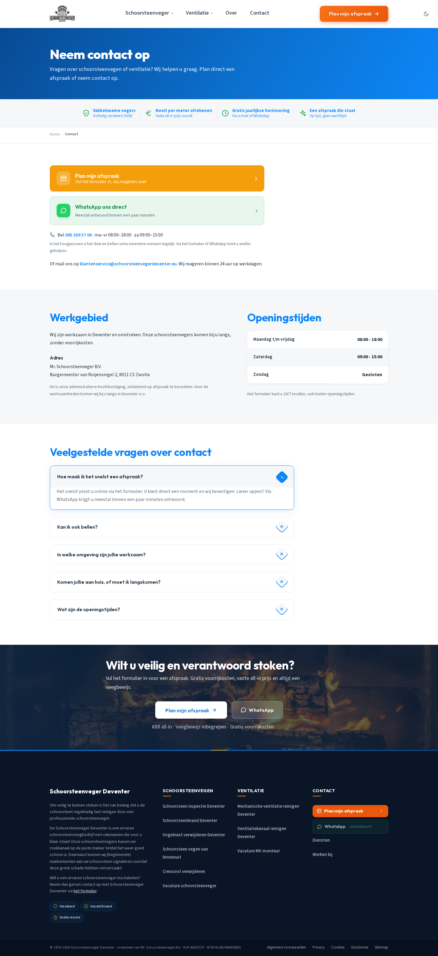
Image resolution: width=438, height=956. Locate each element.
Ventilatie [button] (197, 13)
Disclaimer (359, 947)
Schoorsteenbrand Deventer (190, 821)
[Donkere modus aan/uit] (426, 14)
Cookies (338, 947)
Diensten (321, 840)
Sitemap (381, 947)
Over (231, 13)
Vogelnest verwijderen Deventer (194, 835)
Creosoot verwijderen (184, 871)
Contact (259, 13)
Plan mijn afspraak (350, 14)
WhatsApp (261, 710)
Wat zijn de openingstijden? (88, 609)
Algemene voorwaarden (286, 947)
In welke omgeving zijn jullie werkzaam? (101, 555)
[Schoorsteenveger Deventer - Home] (62, 13)
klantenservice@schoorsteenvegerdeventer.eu (128, 264)
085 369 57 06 (78, 235)
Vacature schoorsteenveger (189, 886)
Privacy (318, 947)
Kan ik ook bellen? (77, 527)
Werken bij (323, 854)
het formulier (85, 891)
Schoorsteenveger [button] (147, 13)
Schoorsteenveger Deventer (92, 947)
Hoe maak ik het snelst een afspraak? (100, 476)
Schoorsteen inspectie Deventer (194, 806)
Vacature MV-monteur (258, 851)
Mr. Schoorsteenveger (158, 947)
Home (55, 134)
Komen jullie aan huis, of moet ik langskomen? (109, 582)
